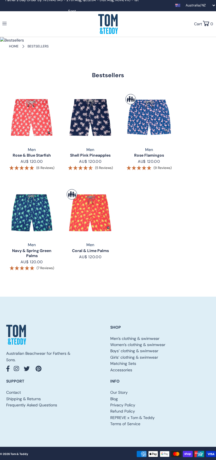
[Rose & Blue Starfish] (32, 118)
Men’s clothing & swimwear (134, 338)
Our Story (119, 392)
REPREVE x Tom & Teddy (132, 417)
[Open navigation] (16, 23)
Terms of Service (125, 423)
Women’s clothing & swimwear (137, 344)
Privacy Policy (122, 405)
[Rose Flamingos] (149, 118)
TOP (206, 453)
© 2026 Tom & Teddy (14, 454)
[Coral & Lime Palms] (90, 213)
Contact (13, 392)
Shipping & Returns (23, 398)
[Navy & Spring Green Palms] (32, 213)
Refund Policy (122, 411)
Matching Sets (123, 363)
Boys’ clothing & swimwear (134, 350)
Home (14, 46)
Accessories (121, 369)
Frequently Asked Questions (31, 405)
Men (32, 149)
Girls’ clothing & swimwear (134, 357)
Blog (114, 398)
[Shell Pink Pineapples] (90, 118)
